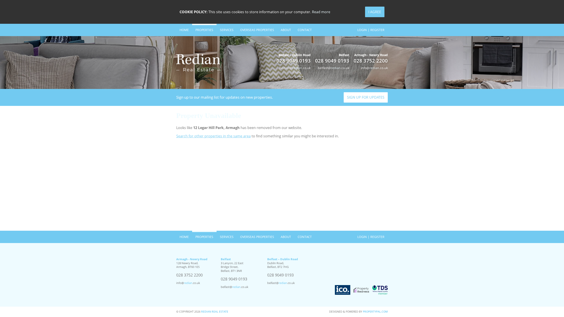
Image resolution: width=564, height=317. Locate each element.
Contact (305, 30)
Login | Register (370, 30)
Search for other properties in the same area (213, 136)
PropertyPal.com (375, 311)
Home (184, 30)
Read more (321, 11)
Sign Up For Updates (365, 97)
